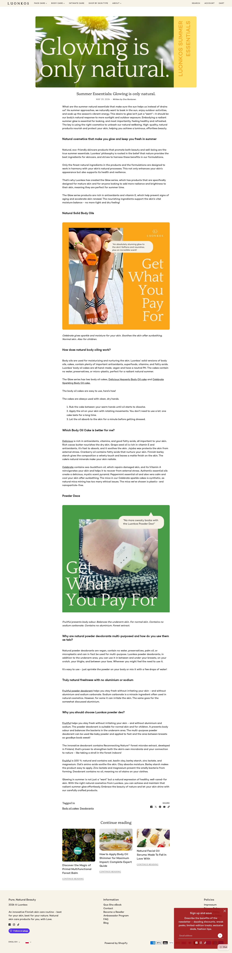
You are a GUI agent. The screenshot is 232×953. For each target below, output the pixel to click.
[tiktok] (205, 942)
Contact (108, 908)
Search (196, 3)
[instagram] (201, 942)
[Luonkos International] (18, 3)
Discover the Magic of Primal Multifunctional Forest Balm (76, 869)
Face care (40, 3)
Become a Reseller (113, 912)
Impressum (210, 905)
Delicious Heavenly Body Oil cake (127, 379)
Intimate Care (76, 3)
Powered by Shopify (116, 943)
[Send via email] (164, 807)
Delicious (67, 441)
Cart (222, 3)
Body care (57, 3)
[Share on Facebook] (151, 807)
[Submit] (220, 935)
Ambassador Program (116, 916)
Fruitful (66, 723)
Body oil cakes (70, 808)
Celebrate (68, 467)
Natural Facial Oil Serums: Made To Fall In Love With (151, 855)
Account (209, 3)
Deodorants (87, 808)
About (116, 3)
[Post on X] (156, 807)
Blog (105, 923)
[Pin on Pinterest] (160, 807)
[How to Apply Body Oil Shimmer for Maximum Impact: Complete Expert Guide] (115, 840)
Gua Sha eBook (112, 905)
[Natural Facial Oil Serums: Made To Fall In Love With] (153, 838)
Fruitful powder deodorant (77, 691)
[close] (224, 911)
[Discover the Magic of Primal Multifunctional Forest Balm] (78, 845)
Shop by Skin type (98, 3)
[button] (168, 807)
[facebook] (196, 942)
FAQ (105, 919)
